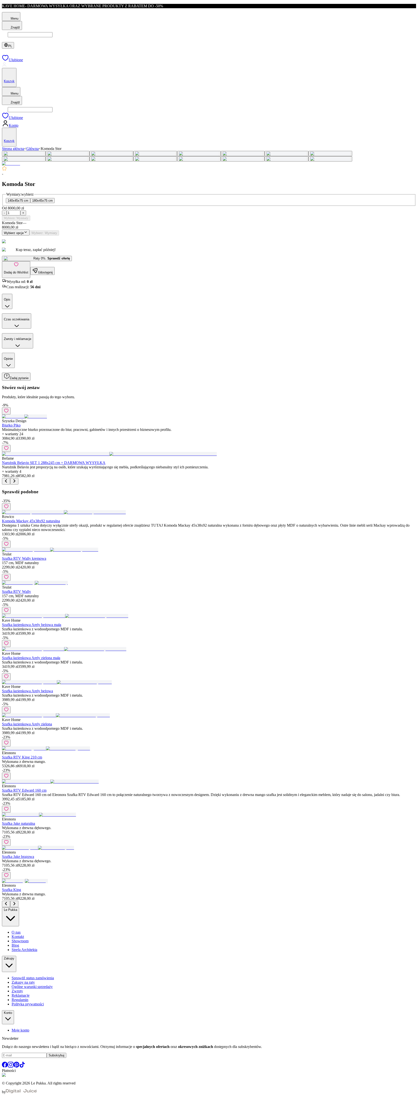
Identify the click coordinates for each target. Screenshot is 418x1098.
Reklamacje (21, 995)
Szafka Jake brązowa (18, 857)
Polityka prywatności (28, 1004)
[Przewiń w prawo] (14, 481)
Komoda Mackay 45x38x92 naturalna (31, 521)
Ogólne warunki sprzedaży (32, 987)
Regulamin (20, 1000)
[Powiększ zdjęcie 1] (24, 153)
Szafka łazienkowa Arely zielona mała (31, 658)
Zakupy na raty (23, 982)
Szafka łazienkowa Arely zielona (27, 724)
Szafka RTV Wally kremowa (24, 558)
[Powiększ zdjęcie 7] (286, 153)
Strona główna (13, 149)
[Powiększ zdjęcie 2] (68, 153)
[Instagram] (11, 1066)
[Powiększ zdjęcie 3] (111, 153)
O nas (16, 932)
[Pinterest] (16, 1066)
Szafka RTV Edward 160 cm (24, 790)
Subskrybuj (56, 1055)
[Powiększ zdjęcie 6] (243, 153)
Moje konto (20, 1030)
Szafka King (11, 890)
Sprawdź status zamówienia (33, 978)
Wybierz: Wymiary (16, 218)
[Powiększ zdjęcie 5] (199, 153)
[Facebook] (5, 1066)
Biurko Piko (11, 425)
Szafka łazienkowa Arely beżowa (27, 691)
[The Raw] (11, 164)
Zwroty (17, 991)
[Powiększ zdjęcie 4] (155, 153)
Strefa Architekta (24, 950)
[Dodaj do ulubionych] (6, 410)
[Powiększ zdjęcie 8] (330, 153)
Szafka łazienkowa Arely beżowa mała (31, 625)
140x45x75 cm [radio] (18, 200)
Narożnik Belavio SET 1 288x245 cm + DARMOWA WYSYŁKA (53, 463)
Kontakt (18, 937)
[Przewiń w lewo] (6, 481)
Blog (15, 945)
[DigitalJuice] (21, 1092)
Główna (32, 149)
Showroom (20, 941)
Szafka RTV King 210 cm (22, 757)
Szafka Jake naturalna (18, 823)
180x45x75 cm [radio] (42, 200)
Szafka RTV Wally (16, 592)
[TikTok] (22, 1066)
